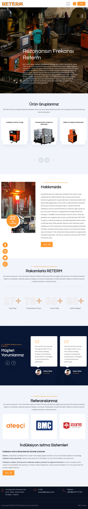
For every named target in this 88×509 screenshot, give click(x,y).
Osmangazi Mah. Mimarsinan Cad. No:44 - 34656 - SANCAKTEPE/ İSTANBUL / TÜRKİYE (15, 492)
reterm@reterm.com (46, 492)
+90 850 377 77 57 (74, 492)
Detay (6, 141)
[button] (41, 160)
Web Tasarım (82, 505)
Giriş (81, 3)
